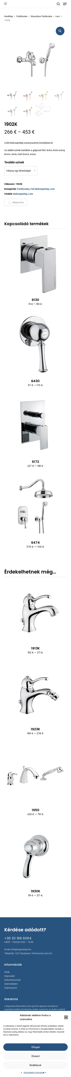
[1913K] (35, 611)
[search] (58, 4)
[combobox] (20, 170)
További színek (14, 162)
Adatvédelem (11, 984)
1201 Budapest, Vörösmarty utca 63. (34, 953)
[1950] (35, 773)
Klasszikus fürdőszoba (41, 16)
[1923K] (35, 692)
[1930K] (35, 854)
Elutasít (36, 1056)
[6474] (35, 506)
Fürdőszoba (21, 16)
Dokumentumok (12, 980)
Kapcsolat (9, 976)
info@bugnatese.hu (21, 949)
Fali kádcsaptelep (39, 189)
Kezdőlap (8, 16)
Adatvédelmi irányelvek (34, 1072)
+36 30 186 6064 (17, 938)
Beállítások (35, 1065)
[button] (66, 1017)
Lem (57, 16)
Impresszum (10, 987)
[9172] (35, 425)
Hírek (7, 972)
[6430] (35, 344)
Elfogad (36, 1047)
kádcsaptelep (20, 194)
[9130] (35, 263)
